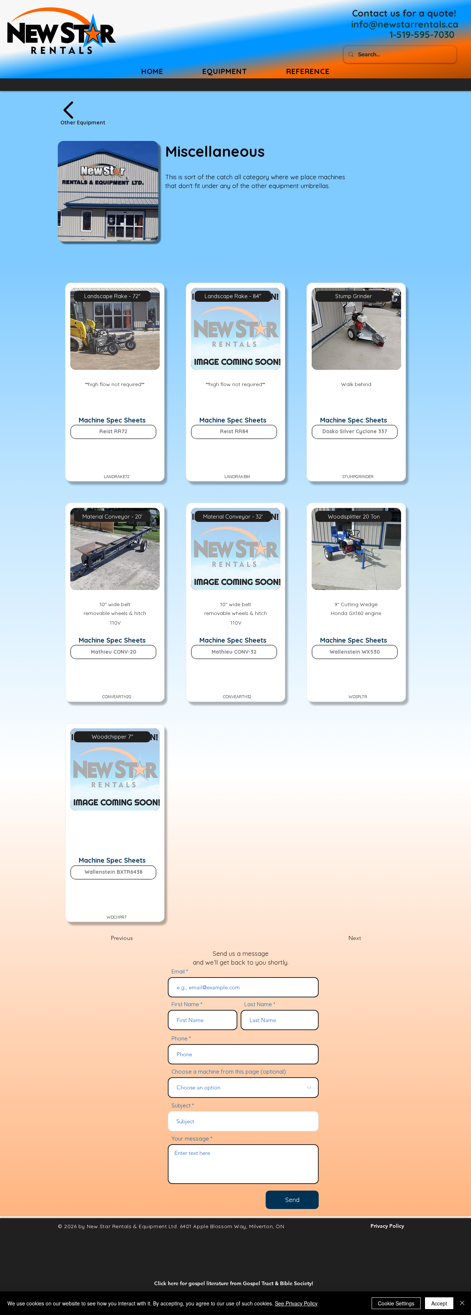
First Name (185, 1004)
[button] (308, 71)
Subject (181, 1105)
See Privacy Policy (296, 1303)
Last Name (258, 1004)
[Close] (462, 1303)
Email (178, 971)
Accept (439, 1303)
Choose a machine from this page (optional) (228, 1071)
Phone (179, 1038)
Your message (190, 1138)
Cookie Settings (396, 1303)
